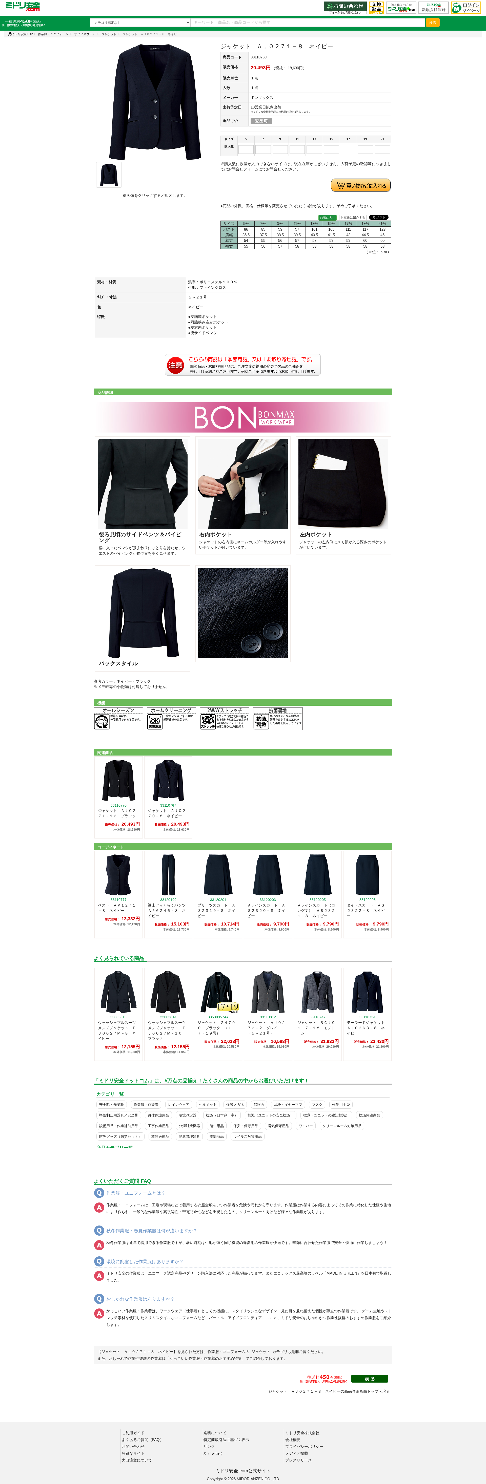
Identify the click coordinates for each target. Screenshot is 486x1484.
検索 (432, 22)
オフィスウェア (84, 34)
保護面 (259, 1105)
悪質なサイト (133, 1453)
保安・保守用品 (245, 1126)
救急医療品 (160, 1136)
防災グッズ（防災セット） (120, 1136)
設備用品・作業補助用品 (118, 1126)
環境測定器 (187, 1115)
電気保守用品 (278, 1126)
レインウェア (178, 1105)
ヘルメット (208, 1105)
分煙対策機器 (189, 1126)
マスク (317, 1105)
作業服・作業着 (146, 1105)
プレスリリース (298, 1460)
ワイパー (306, 1126)
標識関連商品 (369, 1115)
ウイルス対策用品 (247, 1136)
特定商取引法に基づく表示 (226, 1439)
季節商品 (217, 1136)
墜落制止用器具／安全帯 (118, 1115)
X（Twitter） (214, 1453)
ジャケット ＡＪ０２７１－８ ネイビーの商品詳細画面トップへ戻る (329, 1391)
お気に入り (327, 218)
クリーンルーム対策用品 (341, 1126)
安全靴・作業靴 (111, 1105)
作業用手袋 (341, 1105)
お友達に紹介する (353, 217)
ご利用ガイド (133, 1433)
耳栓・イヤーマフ (288, 1105)
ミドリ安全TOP (22, 34)
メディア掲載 (296, 1453)
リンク (209, 1446)
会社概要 (292, 1439)
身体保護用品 (158, 1115)
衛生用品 (217, 1126)
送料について (215, 1433)
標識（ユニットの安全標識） (271, 1115)
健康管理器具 (189, 1136)
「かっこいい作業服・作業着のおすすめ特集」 (206, 1358)
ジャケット (108, 34)
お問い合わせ (133, 1446)
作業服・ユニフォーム (53, 34)
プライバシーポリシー (304, 1446)
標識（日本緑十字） (222, 1115)
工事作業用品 (158, 1126)
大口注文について (137, 1460)
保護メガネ (235, 1105)
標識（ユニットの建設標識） (326, 1115)
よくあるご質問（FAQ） (143, 1439)
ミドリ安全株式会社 (302, 1433)
